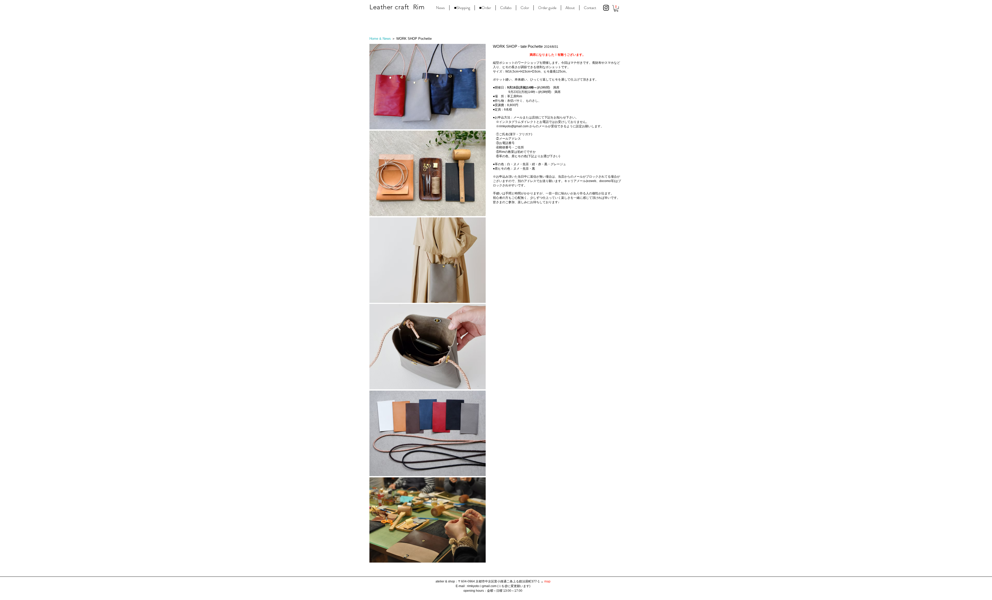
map (547, 581)
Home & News (380, 39)
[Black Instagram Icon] (606, 8)
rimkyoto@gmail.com (514, 126)
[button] (616, 8)
